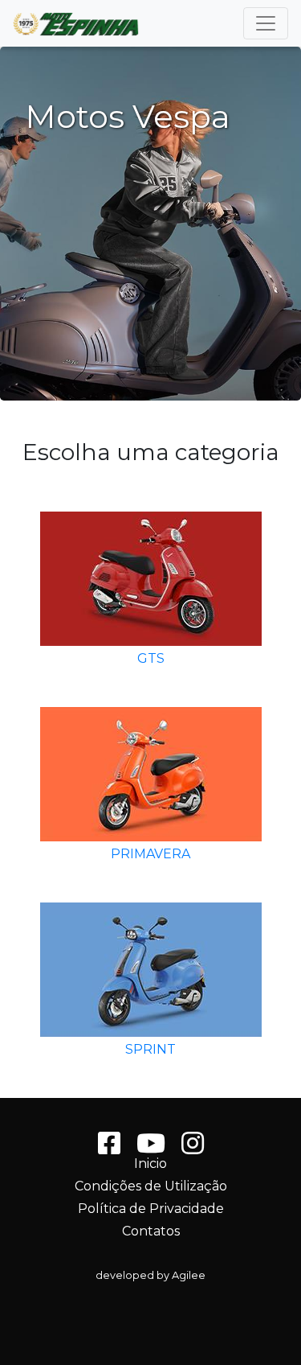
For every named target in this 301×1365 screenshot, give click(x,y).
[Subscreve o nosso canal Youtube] (151, 1148)
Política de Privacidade (151, 1209)
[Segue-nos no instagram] (192, 1148)
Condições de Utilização (151, 1186)
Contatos (151, 1231)
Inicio (150, 1164)
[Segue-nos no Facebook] (109, 1148)
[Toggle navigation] (265, 23)
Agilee (188, 1275)
